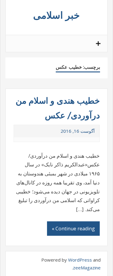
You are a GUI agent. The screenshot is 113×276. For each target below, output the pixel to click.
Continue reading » (73, 228)
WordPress (80, 260)
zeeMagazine (87, 268)
